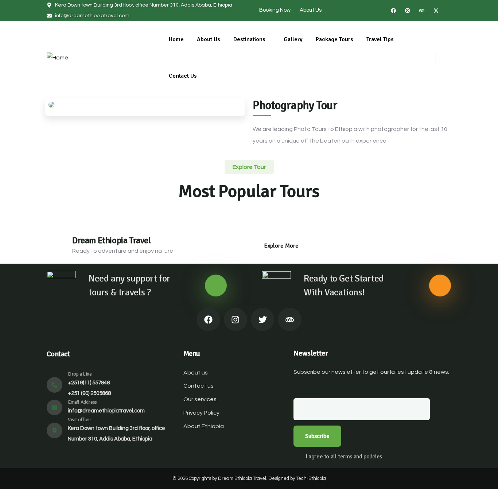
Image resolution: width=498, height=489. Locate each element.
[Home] (57, 58)
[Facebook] (393, 10)
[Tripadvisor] (421, 10)
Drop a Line (80, 374)
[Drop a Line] (54, 385)
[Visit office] (54, 430)
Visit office (79, 419)
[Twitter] (262, 319)
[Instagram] (407, 10)
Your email (307, 393)
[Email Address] (54, 407)
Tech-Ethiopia (311, 478)
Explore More (281, 245)
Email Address (82, 402)
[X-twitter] (436, 10)
